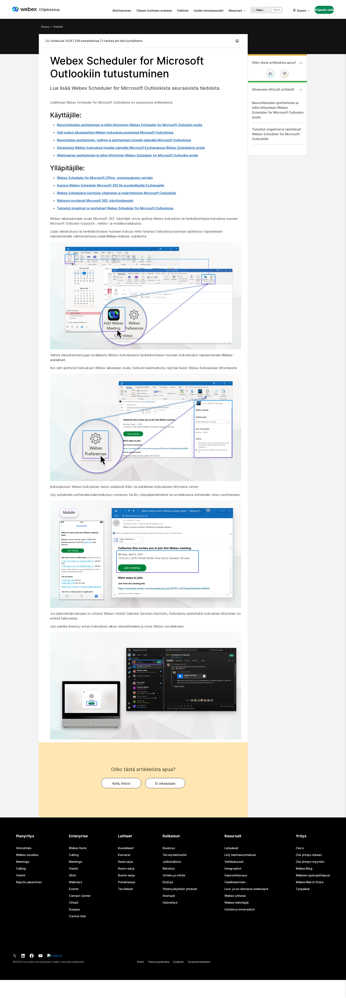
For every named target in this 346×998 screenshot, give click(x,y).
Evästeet (178, 961)
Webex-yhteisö (235, 895)
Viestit (20, 875)
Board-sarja (126, 875)
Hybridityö (170, 902)
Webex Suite (77, 848)
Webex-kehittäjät (236, 902)
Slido (72, 875)
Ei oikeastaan (165, 783)
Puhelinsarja (126, 882)
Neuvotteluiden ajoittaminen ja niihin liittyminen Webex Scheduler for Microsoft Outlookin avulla (129, 125)
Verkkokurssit (233, 861)
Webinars (75, 882)
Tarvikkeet (125, 889)
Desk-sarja (125, 861)
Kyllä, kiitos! (121, 783)
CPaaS (73, 902)
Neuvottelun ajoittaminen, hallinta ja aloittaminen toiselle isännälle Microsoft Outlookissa (124, 140)
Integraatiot (232, 868)
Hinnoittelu (23, 848)
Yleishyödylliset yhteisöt (180, 889)
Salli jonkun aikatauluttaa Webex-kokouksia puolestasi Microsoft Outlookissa (115, 132)
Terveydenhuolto (175, 855)
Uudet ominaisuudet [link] (208, 10)
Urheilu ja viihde (174, 875)
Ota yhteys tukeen (309, 855)
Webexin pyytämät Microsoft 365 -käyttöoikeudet (95, 201)
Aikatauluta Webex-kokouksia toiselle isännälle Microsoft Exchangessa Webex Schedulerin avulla (131, 148)
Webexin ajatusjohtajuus (313, 875)
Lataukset (231, 848)
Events (73, 889)
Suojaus (74, 909)
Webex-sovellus (27, 855)
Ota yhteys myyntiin (310, 861)
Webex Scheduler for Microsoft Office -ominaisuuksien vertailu (105, 178)
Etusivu (45, 26)
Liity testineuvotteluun (240, 855)
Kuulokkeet (125, 848)
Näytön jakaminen (28, 882)
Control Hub (77, 916)
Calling (21, 868)
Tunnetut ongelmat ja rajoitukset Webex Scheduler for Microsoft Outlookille (276, 134)
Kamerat (124, 855)
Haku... (260, 10)
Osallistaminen (234, 882)
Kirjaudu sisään (324, 9)
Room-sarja (126, 868)
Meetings (22, 861)
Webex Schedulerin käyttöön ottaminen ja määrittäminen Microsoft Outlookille (116, 193)
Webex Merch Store (309, 882)
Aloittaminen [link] (122, 10)
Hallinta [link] (182, 10)
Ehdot (140, 961)
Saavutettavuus (235, 875)
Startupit (169, 895)
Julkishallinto (172, 861)
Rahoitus (169, 868)
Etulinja (168, 882)
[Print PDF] (237, 40)
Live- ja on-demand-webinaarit (246, 889)
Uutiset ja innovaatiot (239, 909)
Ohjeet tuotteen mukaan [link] (154, 10)
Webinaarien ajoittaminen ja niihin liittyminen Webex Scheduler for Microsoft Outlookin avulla (127, 155)
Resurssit (235, 10)
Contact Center (80, 895)
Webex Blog (304, 868)
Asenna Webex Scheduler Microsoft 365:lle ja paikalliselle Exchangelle (110, 185)
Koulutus (169, 848)
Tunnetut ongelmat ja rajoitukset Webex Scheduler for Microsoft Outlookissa (115, 208)
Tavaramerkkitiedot (199, 961)
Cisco (300, 848)
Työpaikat (303, 889)
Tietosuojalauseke (158, 961)
